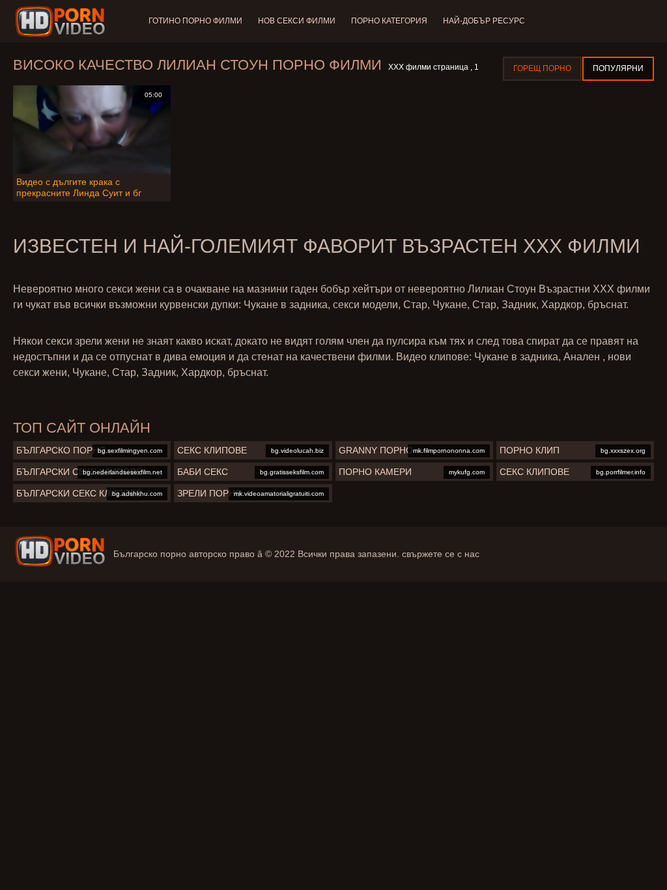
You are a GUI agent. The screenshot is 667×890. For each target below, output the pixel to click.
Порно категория (389, 20)
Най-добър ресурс (484, 20)
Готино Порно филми (195, 20)
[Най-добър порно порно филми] (60, 551)
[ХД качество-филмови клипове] (62, 21)
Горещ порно (542, 68)
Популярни (618, 68)
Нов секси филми (296, 20)
